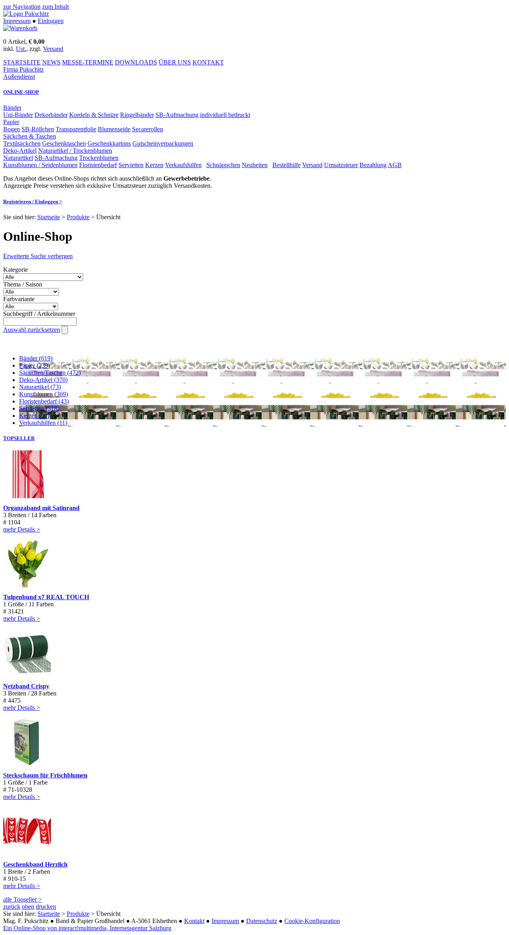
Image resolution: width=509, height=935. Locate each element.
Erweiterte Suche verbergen (38, 256)
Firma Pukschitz (23, 69)
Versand (53, 48)
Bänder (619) (35, 358)
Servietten (131, 165)
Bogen (11, 129)
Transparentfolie (76, 129)
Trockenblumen (99, 157)
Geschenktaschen (64, 143)
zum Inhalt (55, 6)
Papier (11, 122)
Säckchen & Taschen (29, 136)
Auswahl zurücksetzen (31, 329)
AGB (395, 165)
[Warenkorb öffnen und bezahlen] (20, 28)
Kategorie (15, 269)
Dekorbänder (51, 114)
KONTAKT (208, 62)
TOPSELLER (19, 438)
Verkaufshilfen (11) (43, 422)
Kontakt (194, 920)
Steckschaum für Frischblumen (45, 775)
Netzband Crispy (26, 686)
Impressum (17, 21)
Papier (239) (34, 365)
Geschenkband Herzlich (35, 864)
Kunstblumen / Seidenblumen (40, 165)
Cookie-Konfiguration (312, 920)
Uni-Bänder (18, 114)
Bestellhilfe (286, 165)
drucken (46, 906)
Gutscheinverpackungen (162, 143)
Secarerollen (147, 129)
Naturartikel (18, 157)
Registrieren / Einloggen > (32, 202)
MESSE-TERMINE (87, 62)
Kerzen (154, 165)
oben (28, 906)
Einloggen (51, 21)
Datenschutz (261, 920)
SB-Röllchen (37, 129)
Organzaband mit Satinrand (41, 508)
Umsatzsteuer (341, 165)
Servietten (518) (39, 408)
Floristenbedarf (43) (44, 401)
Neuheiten (255, 165)
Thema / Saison (22, 284)
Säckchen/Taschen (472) (50, 372)
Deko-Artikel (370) (43, 379)
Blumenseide (114, 129)
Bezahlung (373, 165)
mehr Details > (21, 529)
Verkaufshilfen (183, 165)
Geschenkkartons (109, 143)
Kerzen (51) (34, 415)
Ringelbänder (137, 114)
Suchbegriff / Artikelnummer (39, 313)
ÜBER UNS (175, 62)
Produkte (78, 217)
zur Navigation (22, 6)
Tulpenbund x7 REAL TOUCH (46, 597)
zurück (11, 906)
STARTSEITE (22, 62)
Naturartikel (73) (40, 387)
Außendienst (19, 76)
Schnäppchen (223, 165)
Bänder (12, 107)
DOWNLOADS (136, 62)
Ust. (21, 48)
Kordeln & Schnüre (94, 114)
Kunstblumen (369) (43, 394)
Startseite (48, 217)
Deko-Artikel (20, 150)
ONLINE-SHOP (21, 92)
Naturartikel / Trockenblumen (75, 150)
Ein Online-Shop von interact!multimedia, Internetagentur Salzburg (87, 928)
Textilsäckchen (22, 143)
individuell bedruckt (225, 114)
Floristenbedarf (98, 165)
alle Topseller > (22, 899)
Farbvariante (19, 299)
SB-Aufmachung (176, 114)
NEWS (51, 62)
